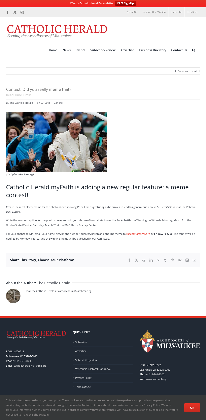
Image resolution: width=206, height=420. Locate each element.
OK (192, 408)
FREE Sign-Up (125, 3)
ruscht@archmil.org (138, 234)
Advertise (81, 351)
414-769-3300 (156, 374)
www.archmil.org (156, 379)
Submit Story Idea (86, 360)
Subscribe (81, 342)
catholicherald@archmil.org (30, 365)
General (58, 102)
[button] (193, 50)
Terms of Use (83, 387)
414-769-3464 (23, 361)
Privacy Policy (83, 378)
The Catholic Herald (21, 102)
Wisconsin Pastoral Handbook (93, 369)
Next (194, 71)
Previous (182, 71)
